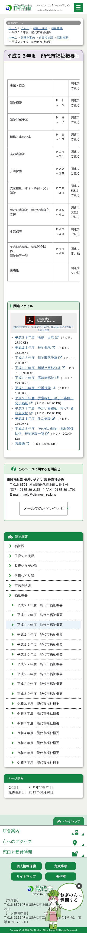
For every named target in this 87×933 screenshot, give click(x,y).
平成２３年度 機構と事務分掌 (38, 368)
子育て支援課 (24, 556)
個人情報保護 (26, 866)
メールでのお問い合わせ (43, 508)
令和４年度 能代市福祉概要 (38, 733)
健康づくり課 (24, 575)
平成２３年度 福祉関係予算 (36, 358)
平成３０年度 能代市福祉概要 (40, 693)
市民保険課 (23, 585)
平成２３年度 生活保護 (33, 418)
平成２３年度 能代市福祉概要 (40, 625)
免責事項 (60, 866)
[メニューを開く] (78, 7)
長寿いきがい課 (26, 565)
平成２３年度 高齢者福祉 (34, 378)
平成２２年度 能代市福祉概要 (40, 615)
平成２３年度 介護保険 (33, 388)
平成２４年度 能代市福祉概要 (40, 634)
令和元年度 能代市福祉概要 (38, 703)
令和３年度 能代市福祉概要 (38, 723)
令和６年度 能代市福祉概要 (38, 753)
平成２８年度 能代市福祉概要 (40, 674)
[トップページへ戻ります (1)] (19, 8)
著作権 (61, 876)
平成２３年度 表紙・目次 (34, 337)
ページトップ (71, 821)
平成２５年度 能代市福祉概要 (40, 644)
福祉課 (19, 546)
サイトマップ (26, 876)
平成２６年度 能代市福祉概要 (40, 654)
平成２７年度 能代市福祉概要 (40, 664)
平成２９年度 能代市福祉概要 (40, 684)
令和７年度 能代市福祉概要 (38, 762)
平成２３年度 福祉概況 (33, 347)
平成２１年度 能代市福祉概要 (40, 605)
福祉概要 (21, 537)
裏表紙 (20, 443)
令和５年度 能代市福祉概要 (38, 743)
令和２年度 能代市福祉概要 (38, 713)
